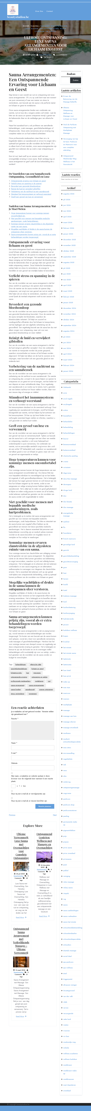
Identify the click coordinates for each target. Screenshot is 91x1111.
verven (65, 1008)
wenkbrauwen (68, 1079)
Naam (14, 743)
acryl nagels (67, 399)
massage (66, 710)
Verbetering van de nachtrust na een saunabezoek (30, 191)
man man (66, 687)
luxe (27, 673)
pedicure (66, 799)
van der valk (68, 996)
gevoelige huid (69, 544)
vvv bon (66, 1036)
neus (65, 770)
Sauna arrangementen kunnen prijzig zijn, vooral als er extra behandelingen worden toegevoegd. (33, 235)
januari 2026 (68, 234)
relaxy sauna (68, 887)
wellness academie (70, 1053)
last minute (67, 647)
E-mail (14, 753)
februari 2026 (68, 228)
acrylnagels (67, 404)
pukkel (65, 870)
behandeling (68, 427)
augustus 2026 (68, 194)
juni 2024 (67, 342)
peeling (66, 816)
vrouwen (66, 1030)
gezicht (66, 550)
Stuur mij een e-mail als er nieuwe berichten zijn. (29, 801)
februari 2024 (68, 365)
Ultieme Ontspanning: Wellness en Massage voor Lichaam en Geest (70, 113)
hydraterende (68, 619)
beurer (65, 438)
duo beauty (67, 501)
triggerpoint (67, 979)
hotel (65, 590)
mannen (66, 699)
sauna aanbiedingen (70, 910)
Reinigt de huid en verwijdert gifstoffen (25, 189)
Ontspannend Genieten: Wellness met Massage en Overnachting (44, 840)
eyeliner (66, 521)
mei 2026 (67, 211)
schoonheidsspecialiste (72, 939)
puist (65, 865)
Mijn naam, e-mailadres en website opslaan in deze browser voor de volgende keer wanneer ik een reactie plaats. (32, 779)
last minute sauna (69, 653)
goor (65, 567)
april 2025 (67, 285)
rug (64, 899)
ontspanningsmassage (71, 787)
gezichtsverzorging (70, 561)
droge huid (67, 490)
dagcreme (67, 473)
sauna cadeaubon (70, 916)
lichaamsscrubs (16, 673)
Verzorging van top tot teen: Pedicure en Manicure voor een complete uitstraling (70, 144)
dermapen (67, 484)
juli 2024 (66, 337)
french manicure (69, 539)
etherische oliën (35, 664)
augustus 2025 (68, 262)
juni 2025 (66, 274)
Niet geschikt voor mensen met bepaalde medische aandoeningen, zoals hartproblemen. (30, 219)
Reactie (14, 718)
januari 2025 (68, 302)
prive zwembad (69, 853)
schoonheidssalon (70, 933)
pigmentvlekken (69, 830)
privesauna (67, 859)
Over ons (39, 11)
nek (64, 764)
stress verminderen (17, 694)
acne (65, 393)
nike (64, 776)
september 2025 (69, 257)
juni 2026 (67, 205)
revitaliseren (39, 681)
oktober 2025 (68, 251)
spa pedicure (68, 962)
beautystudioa (45, 55)
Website (14, 763)
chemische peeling (70, 456)
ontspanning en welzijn (39, 677)
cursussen (66, 467)
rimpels (66, 893)
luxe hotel (67, 670)
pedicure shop (68, 805)
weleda (66, 1048)
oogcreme (67, 793)
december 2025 (69, 239)
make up (66, 682)
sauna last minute (69, 922)
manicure (66, 693)
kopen (65, 636)
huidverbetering (69, 607)
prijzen (66, 842)
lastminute (67, 659)
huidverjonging (69, 613)
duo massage (68, 507)
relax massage (68, 882)
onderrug (66, 782)
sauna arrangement (17, 685)
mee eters (67, 747)
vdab (65, 1002)
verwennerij (33, 694)
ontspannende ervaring (19, 677)
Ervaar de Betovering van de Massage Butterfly (70, 99)
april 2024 (67, 354)
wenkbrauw (67, 1065)
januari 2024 (68, 371)
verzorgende (68, 1013)
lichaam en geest (38, 669)
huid (65, 602)
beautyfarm (67, 416)
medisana (66, 733)
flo (64, 527)
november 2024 (69, 314)
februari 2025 (68, 297)
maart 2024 (67, 360)
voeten (65, 1025)
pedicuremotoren (70, 810)
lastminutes (67, 664)
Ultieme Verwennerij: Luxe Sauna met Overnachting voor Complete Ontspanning (21, 846)
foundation (67, 533)
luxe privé (67, 676)
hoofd (65, 584)
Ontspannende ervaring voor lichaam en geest (28, 181)
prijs (64, 836)
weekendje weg (69, 1042)
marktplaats (67, 704)
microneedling (68, 753)
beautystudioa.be (18, 17)
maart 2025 (67, 291)
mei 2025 (67, 279)
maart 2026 (67, 222)
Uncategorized (69, 990)
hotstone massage (70, 596)
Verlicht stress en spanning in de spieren (26, 183)
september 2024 (69, 325)
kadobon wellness (70, 630)
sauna (35, 26)
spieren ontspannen (46, 689)
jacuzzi (66, 624)
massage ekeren (69, 722)
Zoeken (71, 74)
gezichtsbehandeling (71, 556)
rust (49, 681)
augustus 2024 (68, 331)
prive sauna (67, 847)
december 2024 (69, 308)
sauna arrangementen (36, 685)
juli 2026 (66, 199)
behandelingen (20, 664)
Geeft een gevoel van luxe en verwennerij (27, 197)
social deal (67, 956)
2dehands (67, 387)
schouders (67, 945)
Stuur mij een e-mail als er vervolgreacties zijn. (28, 793)
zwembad (67, 1090)
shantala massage (69, 950)
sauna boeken (16, 689)
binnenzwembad (69, 444)
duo (64, 496)
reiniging (66, 876)
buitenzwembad (69, 450)
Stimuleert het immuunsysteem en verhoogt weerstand (31, 194)
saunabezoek (30, 689)
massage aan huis (69, 716)
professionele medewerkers (21, 681)
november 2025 (69, 245)
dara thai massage (70, 479)
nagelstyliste (67, 759)
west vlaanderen (69, 1085)
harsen (65, 579)
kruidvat (66, 642)
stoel (65, 973)
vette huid (67, 1019)
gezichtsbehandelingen (19, 669)
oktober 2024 (68, 319)
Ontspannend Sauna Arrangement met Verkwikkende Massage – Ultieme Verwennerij (21, 940)
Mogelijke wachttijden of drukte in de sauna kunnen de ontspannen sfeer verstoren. (31, 230)
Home (26, 26)
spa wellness (68, 968)
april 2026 (67, 216)
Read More (20, 917)
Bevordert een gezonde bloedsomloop (26, 186)
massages (37, 673)
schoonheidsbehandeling (72, 928)
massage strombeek (70, 727)
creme (65, 461)
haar (65, 573)
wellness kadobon (70, 1059)
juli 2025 (66, 268)
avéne (65, 410)
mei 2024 (67, 348)
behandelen (67, 421)
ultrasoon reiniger (70, 985)
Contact (49, 11)
